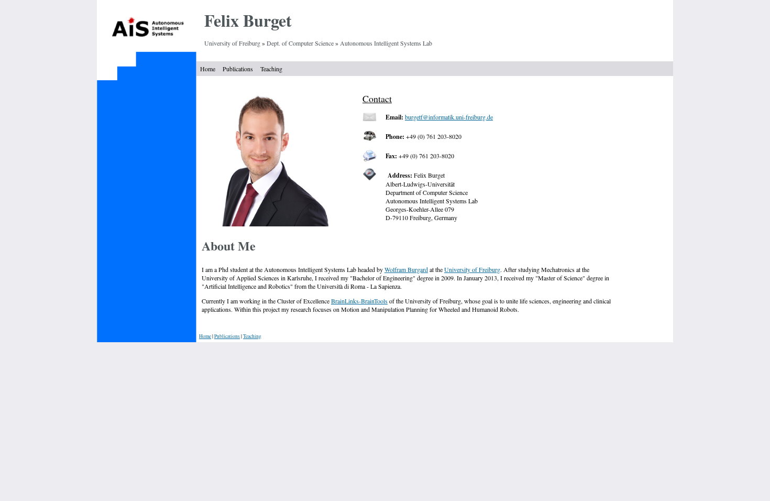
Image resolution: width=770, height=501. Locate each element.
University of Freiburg (232, 43)
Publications (238, 68)
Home (207, 68)
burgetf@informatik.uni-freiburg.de (449, 117)
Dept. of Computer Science (300, 43)
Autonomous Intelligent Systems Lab (386, 43)
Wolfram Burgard (406, 269)
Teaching (271, 68)
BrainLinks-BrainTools (359, 301)
